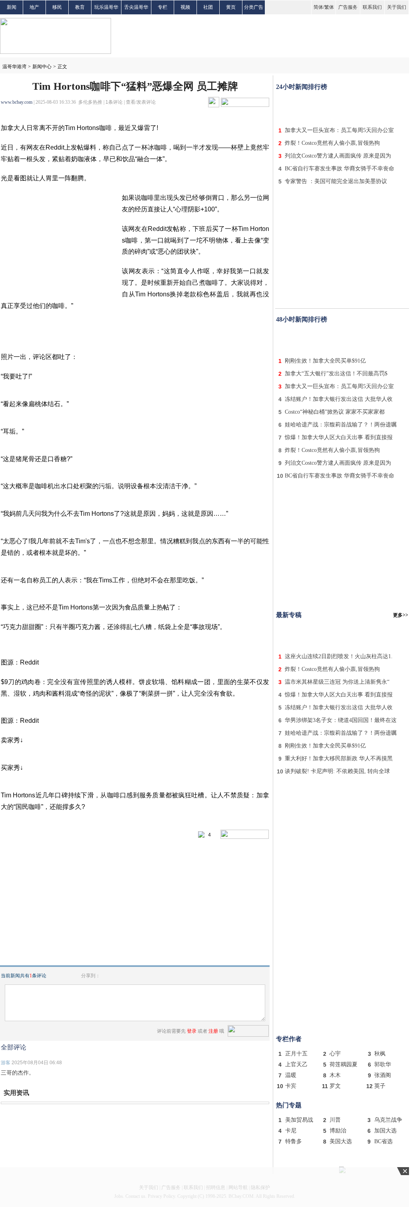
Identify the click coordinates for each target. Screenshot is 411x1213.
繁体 (329, 7)
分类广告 (253, 7)
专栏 (162, 7)
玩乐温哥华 (106, 7)
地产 (34, 7)
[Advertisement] (342, 107)
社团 (208, 7)
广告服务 (347, 7)
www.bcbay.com (16, 102)
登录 (192, 1031)
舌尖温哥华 (136, 7)
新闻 (11, 7)
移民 (57, 7)
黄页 (231, 7)
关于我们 (396, 7)
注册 (213, 1031)
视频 (185, 7)
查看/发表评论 (141, 102)
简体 (318, 7)
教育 (80, 7)
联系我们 (372, 7)
